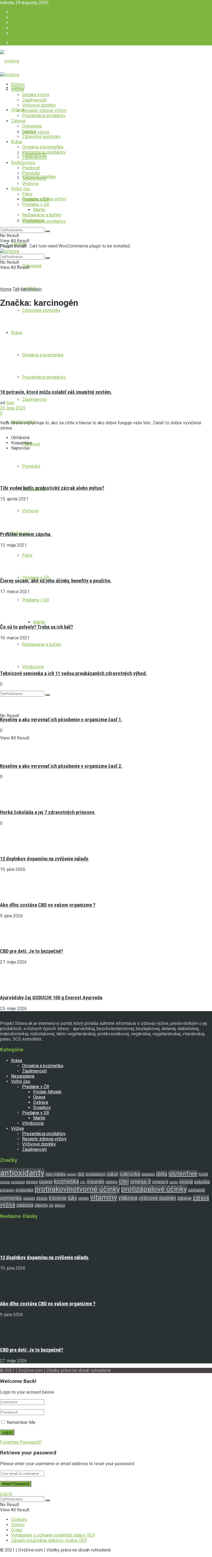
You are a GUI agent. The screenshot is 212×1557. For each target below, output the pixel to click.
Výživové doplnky (39, 105)
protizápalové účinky (154, 1189)
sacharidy (196, 1190)
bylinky (71, 1174)
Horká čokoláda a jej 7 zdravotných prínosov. (47, 812)
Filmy (27, 194)
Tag (16, 289)
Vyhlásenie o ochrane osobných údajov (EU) (53, 28)
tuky (72, 1198)
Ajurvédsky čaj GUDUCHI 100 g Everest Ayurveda (51, 998)
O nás (16, 22)
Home (6, 289)
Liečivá (29, 131)
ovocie (186, 1181)
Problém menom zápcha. (26, 534)
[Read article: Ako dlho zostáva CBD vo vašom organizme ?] (106, 1283)
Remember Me (21, 1422)
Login (16, 42)
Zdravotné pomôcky (41, 310)
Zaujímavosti (34, 399)
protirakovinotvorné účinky (77, 1189)
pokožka (202, 1181)
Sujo (10, 402)
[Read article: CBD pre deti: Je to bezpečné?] (106, 1329)
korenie (46, 1181)
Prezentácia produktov (44, 221)
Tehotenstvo (34, 178)
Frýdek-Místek (47, 1091)
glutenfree (182, 1173)
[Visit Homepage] (9, 61)
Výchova (30, 183)
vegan (83, 1198)
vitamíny (103, 1197)
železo (60, 1205)
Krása (16, 141)
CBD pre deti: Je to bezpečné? (31, 951)
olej (124, 1181)
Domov (18, 17)
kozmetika (66, 1181)
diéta (161, 1174)
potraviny (7, 1190)
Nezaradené (23, 1076)
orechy (173, 1182)
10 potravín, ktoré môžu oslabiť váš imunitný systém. (56, 392)
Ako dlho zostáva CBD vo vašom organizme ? (48, 905)
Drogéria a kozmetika (42, 147)
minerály (95, 1181)
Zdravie (18, 120)
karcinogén (31, 289)
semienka (11, 1198)
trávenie (58, 1198)
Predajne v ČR (35, 199)
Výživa (17, 89)
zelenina (24, 1205)
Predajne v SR (35, 600)
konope (32, 1182)
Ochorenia (31, 265)
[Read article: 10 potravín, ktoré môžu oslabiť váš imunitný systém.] (106, 349)
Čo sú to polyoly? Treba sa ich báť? (36, 627)
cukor (112, 1174)
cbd (80, 1174)
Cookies (19, 12)
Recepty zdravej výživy (44, 110)
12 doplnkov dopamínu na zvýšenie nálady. (44, 859)
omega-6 (160, 1182)
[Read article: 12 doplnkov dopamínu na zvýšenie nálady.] (106, 1237)
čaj (51, 1205)
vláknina (127, 1198)
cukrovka (130, 1174)
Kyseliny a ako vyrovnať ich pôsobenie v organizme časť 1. (61, 720)
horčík (203, 1174)
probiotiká (24, 1190)
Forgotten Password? (21, 1442)
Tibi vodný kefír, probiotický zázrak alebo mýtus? (52, 488)
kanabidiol (18, 1182)
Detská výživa (35, 94)
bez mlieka (56, 1174)
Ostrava (40, 1102)
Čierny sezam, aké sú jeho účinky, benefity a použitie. (56, 581)
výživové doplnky (157, 1198)
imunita (5, 1182)
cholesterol (95, 1174)
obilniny (111, 1182)
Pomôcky (31, 173)
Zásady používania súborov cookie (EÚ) (49, 33)
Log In (6, 1493)
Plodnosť (31, 167)
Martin (39, 622)
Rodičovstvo (23, 162)
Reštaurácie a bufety (42, 644)
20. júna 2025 (12, 408)
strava (41, 1198)
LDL (83, 1182)
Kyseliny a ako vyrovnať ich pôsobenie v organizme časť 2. (61, 766)
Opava (39, 1097)
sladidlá (29, 1198)
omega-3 (140, 1181)
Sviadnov (42, 1107)
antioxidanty (22, 1173)
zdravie (184, 1198)
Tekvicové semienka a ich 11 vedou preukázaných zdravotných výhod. (73, 673)
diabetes (148, 1174)
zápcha (41, 1205)
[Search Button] (47, 695)
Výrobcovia (33, 666)
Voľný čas (20, 188)
